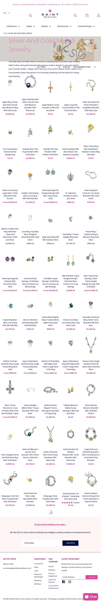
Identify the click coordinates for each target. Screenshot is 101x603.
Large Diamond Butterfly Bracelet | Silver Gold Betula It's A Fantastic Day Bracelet (91, 455)
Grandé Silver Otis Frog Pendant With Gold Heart (30, 152)
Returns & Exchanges (38, 575)
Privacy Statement (53, 574)
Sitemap (37, 584)
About (51, 566)
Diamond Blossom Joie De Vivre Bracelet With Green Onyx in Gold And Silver (30, 455)
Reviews (52, 570)
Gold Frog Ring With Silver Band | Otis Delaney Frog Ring (70, 152)
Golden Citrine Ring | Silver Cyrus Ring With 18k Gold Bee (30, 196)
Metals (45, 26)
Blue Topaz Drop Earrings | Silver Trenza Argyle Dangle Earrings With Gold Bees (91, 281)
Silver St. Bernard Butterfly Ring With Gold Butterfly (30, 323)
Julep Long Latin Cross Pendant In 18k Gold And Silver (70, 108)
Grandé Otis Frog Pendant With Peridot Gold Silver (50, 152)
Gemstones (63, 26)
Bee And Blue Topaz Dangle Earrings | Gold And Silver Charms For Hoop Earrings (70, 281)
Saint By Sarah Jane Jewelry (20, 599)
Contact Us (38, 564)
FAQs (36, 567)
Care (36, 571)
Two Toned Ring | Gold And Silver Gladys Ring (10, 152)
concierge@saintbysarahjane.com (17, 568)
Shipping (37, 580)
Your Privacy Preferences (54, 586)
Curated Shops (85, 26)
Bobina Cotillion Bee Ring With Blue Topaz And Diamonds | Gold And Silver (10, 234)
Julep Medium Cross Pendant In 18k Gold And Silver (50, 108)
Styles (29, 26)
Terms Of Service (52, 580)
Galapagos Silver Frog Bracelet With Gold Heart (50, 499)
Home (5, 33)
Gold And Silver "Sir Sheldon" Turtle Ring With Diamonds (70, 496)
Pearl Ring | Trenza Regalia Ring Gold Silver (70, 237)
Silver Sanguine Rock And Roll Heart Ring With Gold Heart (10, 458)
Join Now (91, 577)
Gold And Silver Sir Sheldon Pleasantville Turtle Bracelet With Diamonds (71, 455)
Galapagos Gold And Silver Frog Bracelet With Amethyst (10, 499)
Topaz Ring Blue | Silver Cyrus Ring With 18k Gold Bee (10, 323)
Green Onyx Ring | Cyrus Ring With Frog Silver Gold (70, 323)
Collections (11, 26)
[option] (50, 4)
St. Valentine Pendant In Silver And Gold (71, 196)
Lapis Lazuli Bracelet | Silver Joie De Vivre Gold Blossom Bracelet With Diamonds (30, 105)
